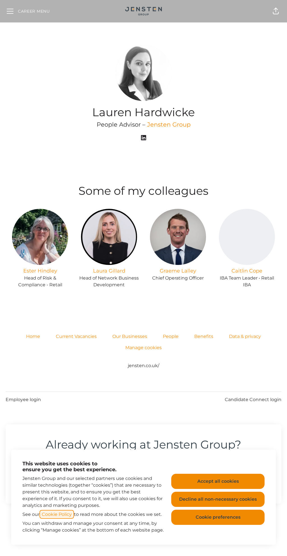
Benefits (203, 336)
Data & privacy (245, 336)
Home (33, 336)
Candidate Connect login (253, 399)
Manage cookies (143, 347)
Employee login (23, 399)
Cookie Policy (57, 514)
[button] (276, 11)
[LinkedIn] (143, 138)
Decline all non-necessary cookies (218, 499)
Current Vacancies (76, 336)
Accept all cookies (218, 481)
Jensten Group (169, 124)
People (171, 336)
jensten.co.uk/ (143, 365)
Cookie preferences (218, 517)
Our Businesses (129, 336)
